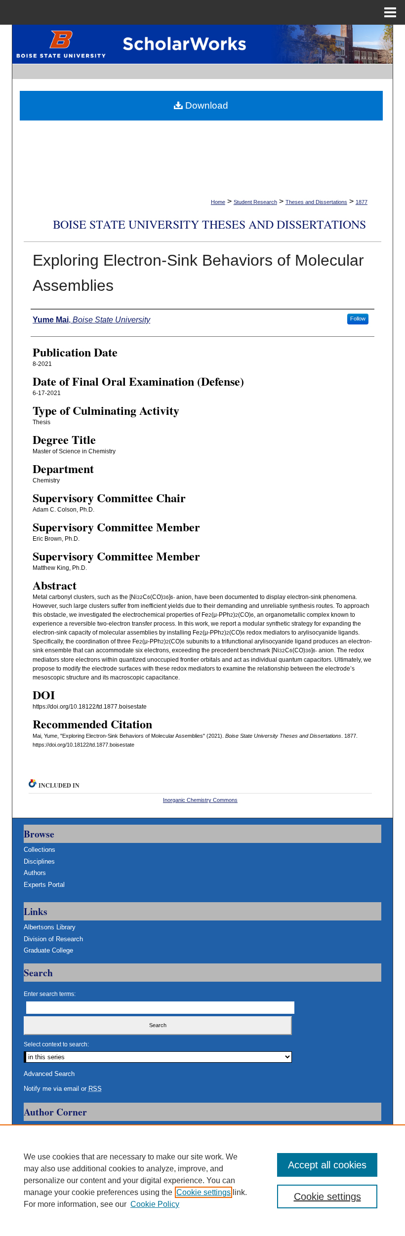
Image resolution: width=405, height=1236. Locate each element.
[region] (202, 1180)
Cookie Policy (154, 1204)
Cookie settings (203, 1192)
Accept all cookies (327, 1164)
